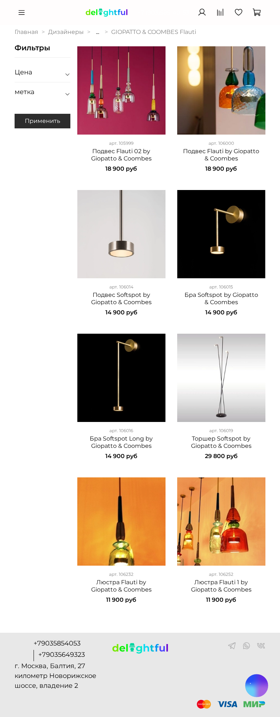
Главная (26, 31)
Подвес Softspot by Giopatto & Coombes (121, 298)
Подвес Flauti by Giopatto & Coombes (221, 155)
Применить (42, 120)
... (97, 32)
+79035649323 (61, 655)
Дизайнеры (66, 31)
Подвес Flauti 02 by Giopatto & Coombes (121, 155)
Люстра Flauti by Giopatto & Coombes (121, 586)
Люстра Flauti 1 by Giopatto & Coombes (221, 586)
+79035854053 (57, 643)
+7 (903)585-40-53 (163, 12)
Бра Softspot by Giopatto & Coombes (221, 298)
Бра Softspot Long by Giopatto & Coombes (121, 442)
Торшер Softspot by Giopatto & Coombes (221, 442)
